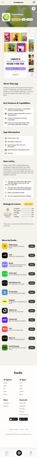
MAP (20, 388)
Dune (5, 391)
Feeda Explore (24, 414)
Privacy (22, 429)
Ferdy (5, 383)
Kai (4, 388)
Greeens (6, 403)
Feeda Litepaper (13, 429)
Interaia (21, 412)
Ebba (5, 386)
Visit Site (29, 19)
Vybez (21, 391)
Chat (23, 19)
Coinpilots (22, 406)
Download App (16, 19)
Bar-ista (6, 406)
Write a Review (28, 204)
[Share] (33, 9)
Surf (20, 383)
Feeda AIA (22, 403)
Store (26, 429)
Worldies (22, 409)
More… (6, 394)
